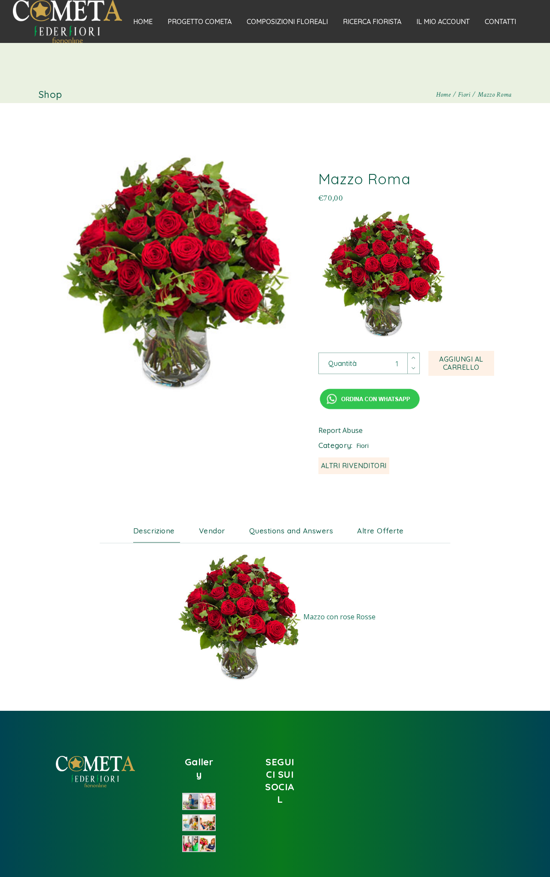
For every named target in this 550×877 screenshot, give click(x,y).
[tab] (160, 530)
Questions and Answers (291, 530)
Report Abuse (340, 430)
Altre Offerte (380, 530)
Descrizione (154, 530)
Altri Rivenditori (354, 465)
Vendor (212, 530)
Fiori (362, 445)
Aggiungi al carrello (461, 363)
